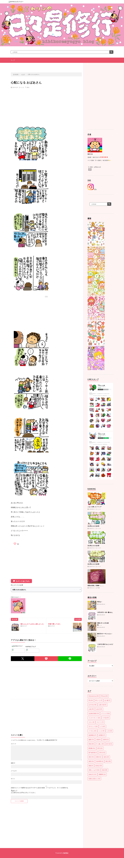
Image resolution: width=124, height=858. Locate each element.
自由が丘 (92, 774)
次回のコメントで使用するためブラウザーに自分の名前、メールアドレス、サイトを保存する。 (40, 787)
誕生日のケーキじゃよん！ (104, 633)
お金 (91, 709)
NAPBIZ (65, 853)
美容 (104, 770)
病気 (106, 757)
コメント (13, 743)
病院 (91, 761)
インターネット (94, 718)
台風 (98, 739)
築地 (91, 765)
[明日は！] (92, 605)
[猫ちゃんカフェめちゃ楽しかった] (15, 627)
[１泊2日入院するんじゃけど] (92, 647)
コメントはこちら (23, 581)
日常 (102, 752)
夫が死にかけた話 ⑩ (93, 564)
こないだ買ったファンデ (94, 506)
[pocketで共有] (46, 658)
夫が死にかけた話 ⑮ (93, 545)
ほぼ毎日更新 (94, 713)
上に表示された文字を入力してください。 (24, 792)
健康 (91, 739)
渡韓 (98, 757)
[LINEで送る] (70, 658)
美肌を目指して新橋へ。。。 (96, 585)
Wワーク (98, 700)
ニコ (102, 726)
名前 (13, 763)
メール (14, 771)
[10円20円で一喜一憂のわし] (92, 615)
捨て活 (109, 744)
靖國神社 (102, 774)
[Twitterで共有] (22, 658)
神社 (108, 761)
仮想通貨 (92, 735)
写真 (98, 587)
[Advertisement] (46, 103)
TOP (47, 66)
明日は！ (99, 601)
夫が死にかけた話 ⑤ (93, 526)
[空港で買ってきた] (77, 627)
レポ (109, 731)
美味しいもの (94, 770)
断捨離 (92, 748)
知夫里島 (99, 761)
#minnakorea (94, 696)
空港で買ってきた (54, 624)
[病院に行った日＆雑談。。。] (92, 626)
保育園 (102, 735)
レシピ (101, 731)
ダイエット (93, 726)
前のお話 (24, 66)
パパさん (92, 731)
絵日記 (98, 765)
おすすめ (92, 704)
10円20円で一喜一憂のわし (105, 612)
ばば (99, 709)
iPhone (104, 696)
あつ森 (107, 700)
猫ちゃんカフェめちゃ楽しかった (32, 624)
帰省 (91, 744)
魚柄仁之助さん (94, 778)
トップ (13, 60)
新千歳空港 (93, 752)
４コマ (22, 87)
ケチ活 (105, 718)
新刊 (100, 748)
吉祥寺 (106, 739)
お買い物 (102, 704)
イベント (105, 713)
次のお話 (70, 66)
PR (91, 700)
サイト (13, 778)
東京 (28, 87)
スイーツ (100, 722)
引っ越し (100, 744)
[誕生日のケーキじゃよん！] (92, 637)
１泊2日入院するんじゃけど (105, 644)
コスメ (91, 722)
